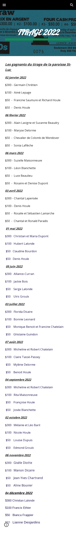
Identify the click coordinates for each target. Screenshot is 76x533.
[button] (4, 5)
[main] (38, 33)
